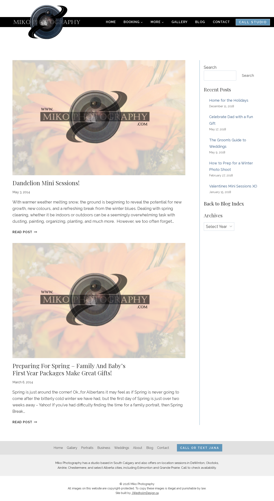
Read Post (24, 232)
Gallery (180, 22)
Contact (221, 22)
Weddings (121, 448)
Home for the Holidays (228, 100)
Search (210, 67)
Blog (200, 22)
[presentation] (98, 117)
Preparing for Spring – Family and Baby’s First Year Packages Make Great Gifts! (68, 369)
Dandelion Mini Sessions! (46, 183)
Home (111, 22)
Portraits (87, 448)
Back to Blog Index (224, 203)
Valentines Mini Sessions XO (233, 186)
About (137, 448)
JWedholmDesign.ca (145, 493)
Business (103, 448)
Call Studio (253, 22)
